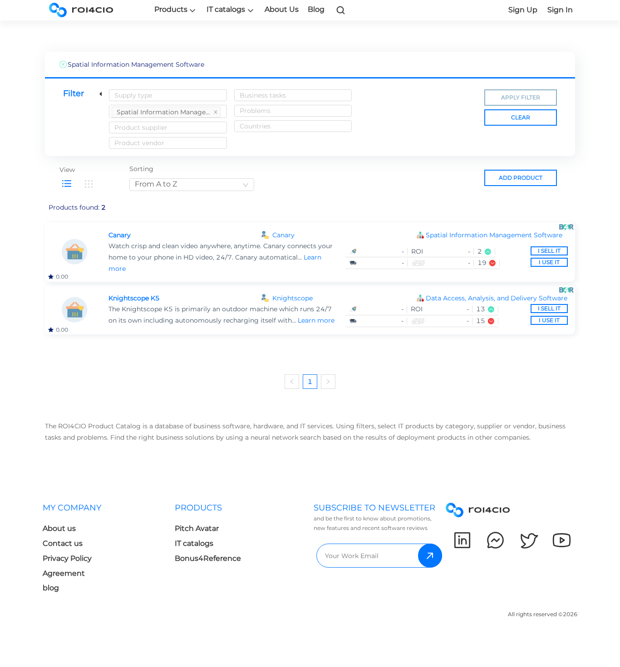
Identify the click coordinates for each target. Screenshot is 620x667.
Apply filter (520, 97)
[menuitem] (166, 112)
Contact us (63, 543)
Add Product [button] (520, 177)
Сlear (520, 117)
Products (170, 9)
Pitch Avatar (197, 528)
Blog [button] (316, 9)
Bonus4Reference (208, 558)
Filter (73, 93)
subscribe (430, 556)
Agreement (64, 573)
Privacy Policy (67, 558)
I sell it (549, 250)
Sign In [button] (560, 9)
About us (59, 528)
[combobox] (168, 95)
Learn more (316, 320)
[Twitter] (528, 540)
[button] (497, 235)
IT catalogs (226, 9)
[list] (66, 184)
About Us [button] (282, 9)
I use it (549, 262)
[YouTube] (561, 540)
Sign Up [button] (522, 9)
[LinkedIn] (462, 540)
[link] (340, 10)
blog (51, 588)
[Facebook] (495, 540)
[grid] (88, 184)
